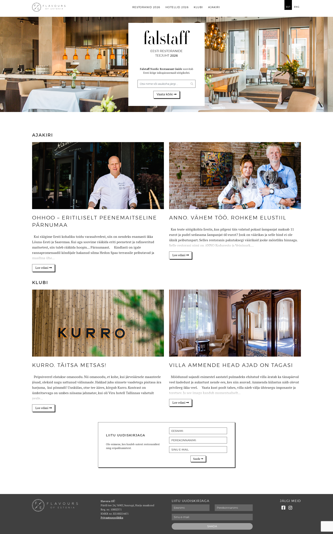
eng (297, 6)
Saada (197, 458)
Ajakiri (214, 7)
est (288, 6)
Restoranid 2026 (146, 7)
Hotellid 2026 (177, 7)
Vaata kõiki (165, 94)
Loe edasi (42, 268)
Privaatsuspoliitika (112, 517)
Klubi (198, 7)
